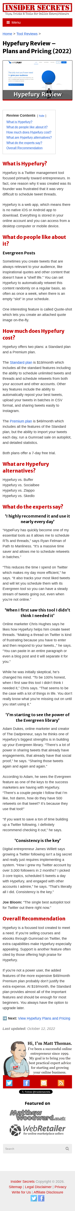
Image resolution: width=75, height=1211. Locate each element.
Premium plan (21, 421)
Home (7, 34)
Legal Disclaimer (38, 1187)
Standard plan (21, 362)
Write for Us (21, 1192)
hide (41, 115)
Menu (16, 22)
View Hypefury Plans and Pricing (44, 1018)
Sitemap (15, 1187)
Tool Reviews (27, 34)
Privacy (60, 1187)
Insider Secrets (23, 1182)
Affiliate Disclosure (48, 1192)
